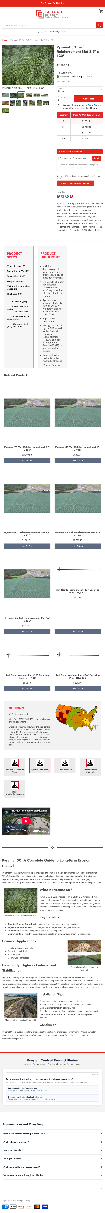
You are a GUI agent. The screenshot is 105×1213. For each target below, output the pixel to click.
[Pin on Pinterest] (71, 196)
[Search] (99, 25)
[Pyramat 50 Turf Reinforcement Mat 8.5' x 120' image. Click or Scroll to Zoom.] (28, 65)
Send (96, 158)
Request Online (21, 311)
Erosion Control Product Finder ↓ (75, 183)
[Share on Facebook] (58, 196)
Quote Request (94, 105)
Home (4, 40)
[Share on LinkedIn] (67, 196)
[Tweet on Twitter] (62, 196)
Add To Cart (27, 461)
